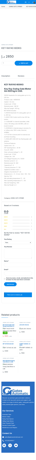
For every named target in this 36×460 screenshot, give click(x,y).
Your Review (8, 246)
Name (6, 261)
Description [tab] (5, 76)
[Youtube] (16, 445)
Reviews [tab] (21, 76)
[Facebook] (4, 445)
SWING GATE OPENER (15, 6)
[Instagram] (10, 445)
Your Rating (7, 239)
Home (3, 6)
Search (26, 2)
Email (6, 269)
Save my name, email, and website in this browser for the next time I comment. (19, 278)
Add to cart (24, 63)
